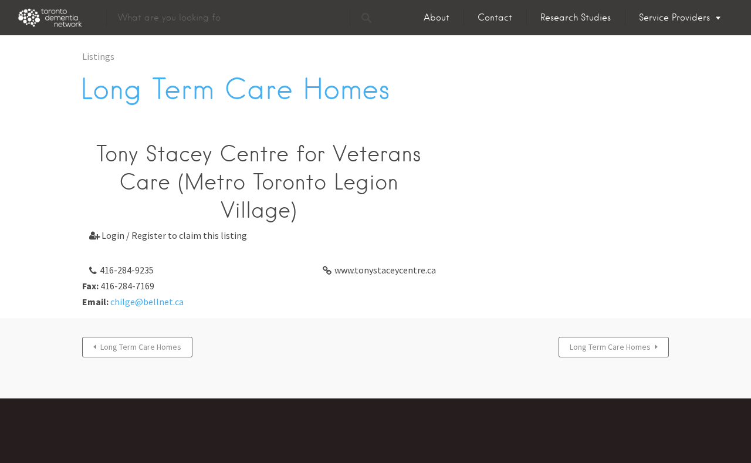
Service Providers (674, 17)
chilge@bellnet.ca (147, 301)
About (436, 17)
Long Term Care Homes (140, 347)
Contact (495, 17)
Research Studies (575, 17)
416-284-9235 (127, 270)
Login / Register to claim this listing (168, 235)
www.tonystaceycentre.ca (385, 270)
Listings (98, 56)
